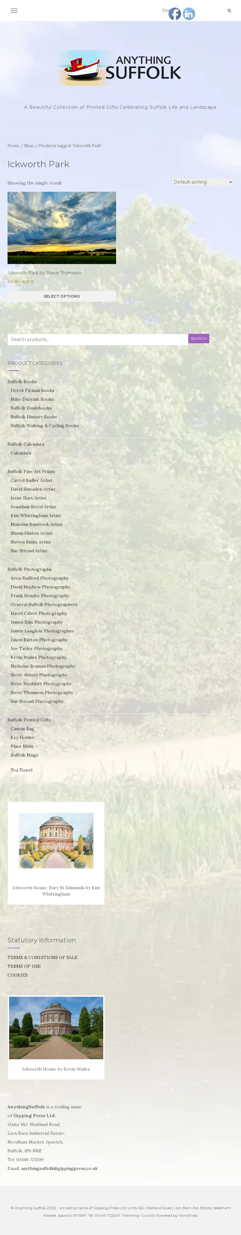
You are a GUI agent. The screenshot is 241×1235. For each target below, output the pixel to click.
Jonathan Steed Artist (33, 507)
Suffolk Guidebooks (31, 408)
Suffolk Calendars (26, 444)
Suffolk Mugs (24, 755)
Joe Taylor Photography (36, 648)
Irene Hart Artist (28, 498)
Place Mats (22, 746)
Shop (29, 145)
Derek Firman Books (32, 390)
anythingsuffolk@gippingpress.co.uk (59, 1168)
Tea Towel (21, 770)
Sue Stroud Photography (37, 701)
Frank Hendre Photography (40, 595)
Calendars (21, 453)
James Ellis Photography (37, 622)
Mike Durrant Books (32, 399)
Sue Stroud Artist (29, 551)
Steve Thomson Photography (42, 692)
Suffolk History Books (34, 417)
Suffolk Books (22, 381)
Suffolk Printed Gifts (29, 720)
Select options (62, 296)
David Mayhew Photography (40, 587)
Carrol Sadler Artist (31, 480)
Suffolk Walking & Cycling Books (45, 425)
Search (199, 338)
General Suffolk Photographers (44, 604)
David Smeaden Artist (33, 489)
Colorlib (148, 1215)
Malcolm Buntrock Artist (36, 524)
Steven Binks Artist (31, 542)
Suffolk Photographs (30, 569)
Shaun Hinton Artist (31, 533)
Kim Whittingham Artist (36, 515)
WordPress (188, 1215)
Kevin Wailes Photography (39, 657)
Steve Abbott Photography (39, 675)
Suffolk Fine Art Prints (31, 471)
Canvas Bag (22, 728)
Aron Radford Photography (39, 578)
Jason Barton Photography (39, 639)
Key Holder (23, 737)
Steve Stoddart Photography (41, 683)
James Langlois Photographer (42, 631)
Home (13, 145)
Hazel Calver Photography (39, 613)
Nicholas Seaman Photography (43, 666)
